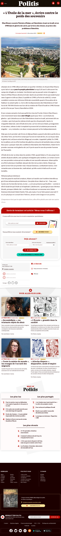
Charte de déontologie (26, 523)
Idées (2, 480)
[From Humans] (29, 531)
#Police (42, 476)
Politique (3, 476)
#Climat (42, 474)
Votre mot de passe (36, 242)
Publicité (27, 525)
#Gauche (42, 477)
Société (2, 479)
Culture (2, 482)
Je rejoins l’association (26, 479)
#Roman (36, 273)
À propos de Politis (25, 480)
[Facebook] (11, 531)
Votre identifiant (9, 242)
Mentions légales (14, 523)
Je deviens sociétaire (25, 476)
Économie (12, 477)
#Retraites (42, 479)
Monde (12, 474)
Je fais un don (24, 474)
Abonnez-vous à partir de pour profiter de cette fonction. (13, 274)
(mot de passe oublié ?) (50, 242)
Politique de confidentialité (49, 523)
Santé (11, 480)
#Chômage (43, 480)
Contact (6, 523)
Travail (11, 476)
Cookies (33, 525)
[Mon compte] (53, 3)
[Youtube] (20, 531)
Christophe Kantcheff (20, 33)
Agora (2, 474)
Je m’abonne (23, 477)
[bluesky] (15, 531)
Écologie (3, 477)
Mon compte (24, 482)
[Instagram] (25, 531)
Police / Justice (13, 482)
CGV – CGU (37, 523)
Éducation (12, 479)
